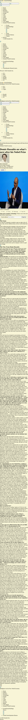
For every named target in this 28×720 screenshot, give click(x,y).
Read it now (8, 215)
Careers (8, 36)
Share (2, 170)
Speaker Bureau (10, 68)
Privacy (5, 37)
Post (4, 211)
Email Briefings (8, 0)
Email (9, 211)
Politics (4, 143)
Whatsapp (16, 211)
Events (1, 0)
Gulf (21, 143)
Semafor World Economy (6, 145)
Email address (4, 217)
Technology (13, 143)
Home (1, 143)
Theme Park (3, 384)
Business (8, 143)
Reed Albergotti (3, 163)
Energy (18, 143)
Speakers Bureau (10, 34)
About (7, 33)
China (23, 143)
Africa (26, 143)
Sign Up (24, 217)
